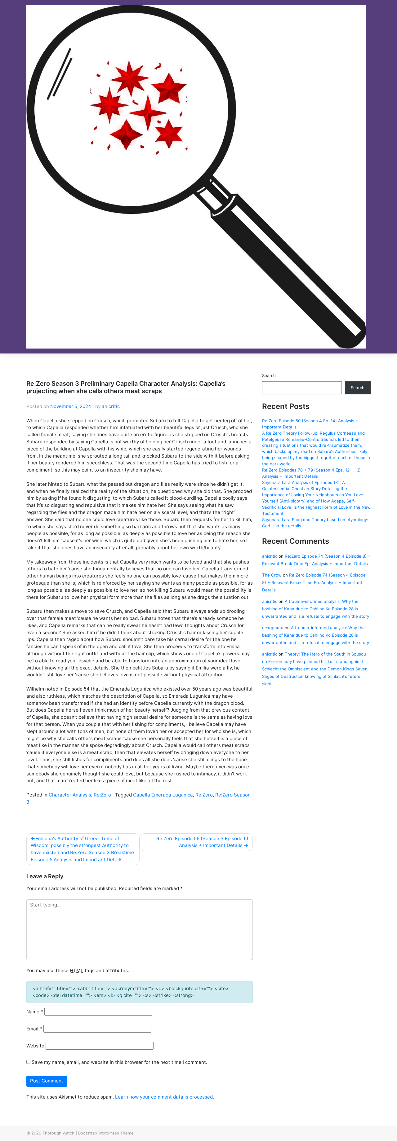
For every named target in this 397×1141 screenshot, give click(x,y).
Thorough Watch (58, 1132)
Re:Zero (102, 795)
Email (34, 1029)
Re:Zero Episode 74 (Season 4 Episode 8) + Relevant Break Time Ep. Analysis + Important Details (314, 582)
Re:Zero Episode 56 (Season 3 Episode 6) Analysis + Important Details (202, 842)
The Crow (272, 575)
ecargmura (272, 627)
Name (34, 1012)
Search (269, 375)
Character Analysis (70, 795)
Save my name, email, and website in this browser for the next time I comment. (119, 1062)
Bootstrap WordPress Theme (106, 1132)
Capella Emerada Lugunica (163, 795)
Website (35, 1046)
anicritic (111, 406)
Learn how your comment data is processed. (164, 1097)
